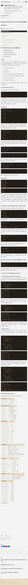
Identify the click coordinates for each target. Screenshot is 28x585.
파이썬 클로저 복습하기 (8, 50)
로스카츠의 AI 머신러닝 (5, 1)
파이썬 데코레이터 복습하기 (9, 52)
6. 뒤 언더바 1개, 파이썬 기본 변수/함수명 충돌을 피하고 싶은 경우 (10, 40)
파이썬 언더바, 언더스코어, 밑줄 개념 (6, 32)
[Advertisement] (14, 519)
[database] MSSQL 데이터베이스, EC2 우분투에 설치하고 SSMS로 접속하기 (14, 560)
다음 (20, 552)
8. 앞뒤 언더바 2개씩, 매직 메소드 (6, 45)
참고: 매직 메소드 (4, 502)
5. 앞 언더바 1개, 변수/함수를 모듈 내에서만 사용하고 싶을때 (9, 39)
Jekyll (13, 582)
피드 (5, 581)
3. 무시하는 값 (3, 36)
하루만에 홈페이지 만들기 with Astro (7, 564)
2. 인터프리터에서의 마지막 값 (5, 35)
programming (7, 535)
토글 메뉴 (3, 17)
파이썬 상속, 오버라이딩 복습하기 (10, 54)
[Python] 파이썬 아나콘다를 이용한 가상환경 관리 (9, 572)
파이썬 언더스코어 (7, 56)
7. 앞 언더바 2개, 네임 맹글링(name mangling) (7, 41)
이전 (7, 552)
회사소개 (19, 1)
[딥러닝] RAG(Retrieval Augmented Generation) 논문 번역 (11, 568)
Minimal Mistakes (17, 582)
